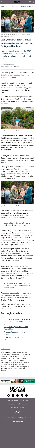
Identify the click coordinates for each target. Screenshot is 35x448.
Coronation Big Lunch (12, 295)
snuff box (5, 163)
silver (3, 174)
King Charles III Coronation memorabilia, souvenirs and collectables (17, 285)
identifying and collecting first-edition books (17, 224)
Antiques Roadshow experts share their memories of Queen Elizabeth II (17, 321)
